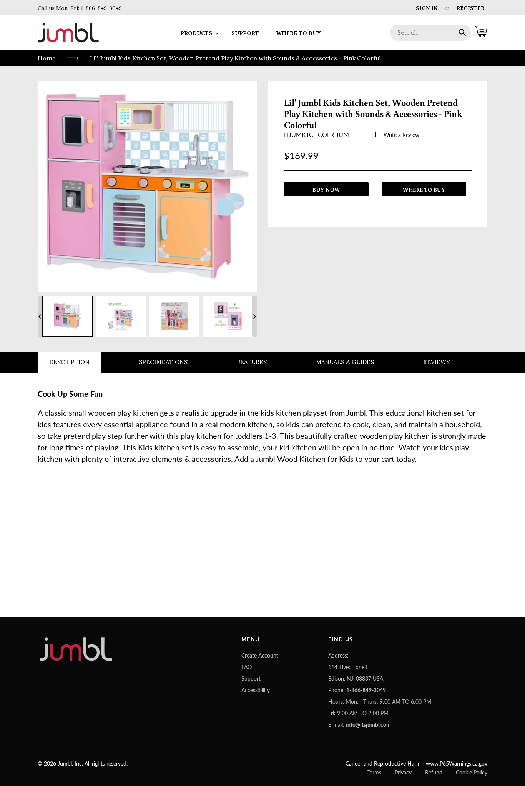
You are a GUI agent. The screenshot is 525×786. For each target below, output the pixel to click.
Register (470, 8)
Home (47, 58)
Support (251, 678)
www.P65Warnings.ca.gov (456, 763)
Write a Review (401, 135)
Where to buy (424, 189)
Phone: (357, 690)
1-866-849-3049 (100, 8)
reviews (436, 362)
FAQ (246, 667)
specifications (163, 362)
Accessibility (255, 690)
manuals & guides (345, 362)
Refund (433, 772)
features (252, 362)
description (69, 362)
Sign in (426, 8)
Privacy (403, 772)
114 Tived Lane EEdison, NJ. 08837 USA (355, 673)
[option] (67, 316)
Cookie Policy (471, 772)
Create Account (259, 655)
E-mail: (359, 724)
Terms (374, 772)
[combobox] (430, 32)
